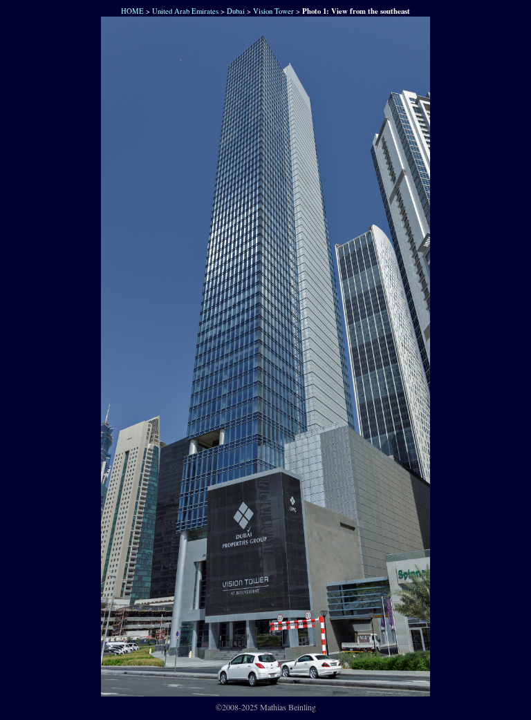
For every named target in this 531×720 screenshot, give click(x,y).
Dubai (236, 11)
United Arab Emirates (185, 11)
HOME (131, 11)
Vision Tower (273, 11)
